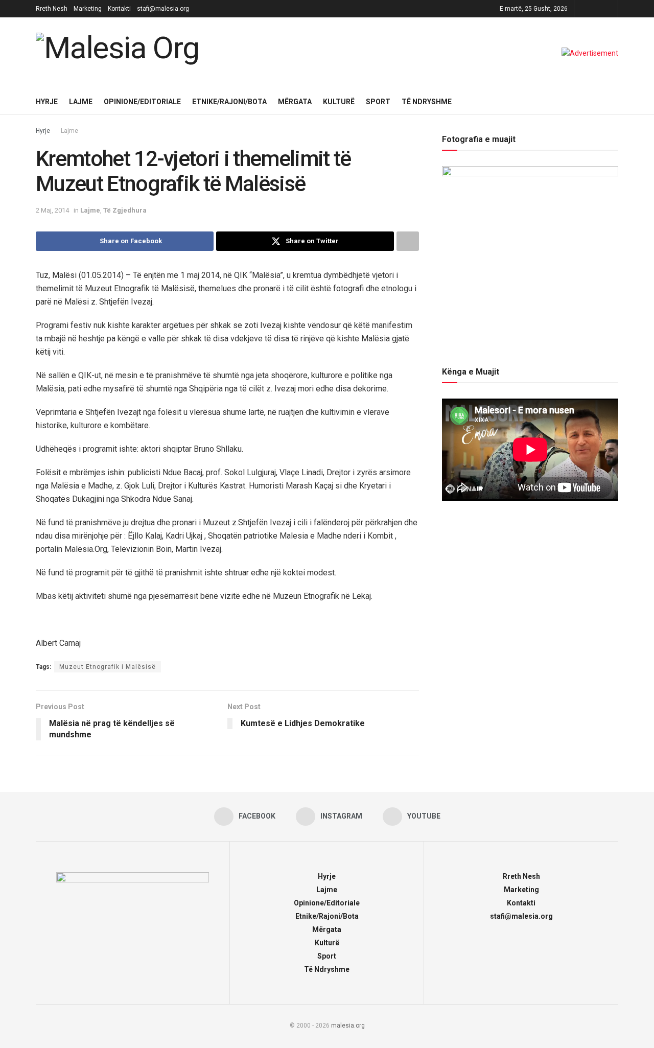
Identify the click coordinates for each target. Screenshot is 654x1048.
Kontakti (119, 8)
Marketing (88, 8)
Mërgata (295, 102)
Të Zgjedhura (125, 210)
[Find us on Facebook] (583, 8)
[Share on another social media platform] (407, 241)
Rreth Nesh (51, 8)
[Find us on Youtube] (609, 8)
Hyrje (47, 102)
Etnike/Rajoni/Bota (229, 102)
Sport (378, 102)
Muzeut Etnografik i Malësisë (107, 666)
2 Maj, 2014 (52, 210)
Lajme (80, 102)
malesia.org (348, 1025)
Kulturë (339, 102)
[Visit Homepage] (120, 53)
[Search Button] (614, 101)
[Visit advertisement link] (590, 53)
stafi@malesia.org (163, 8)
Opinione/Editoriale (142, 102)
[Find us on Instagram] (596, 8)
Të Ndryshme (427, 102)
